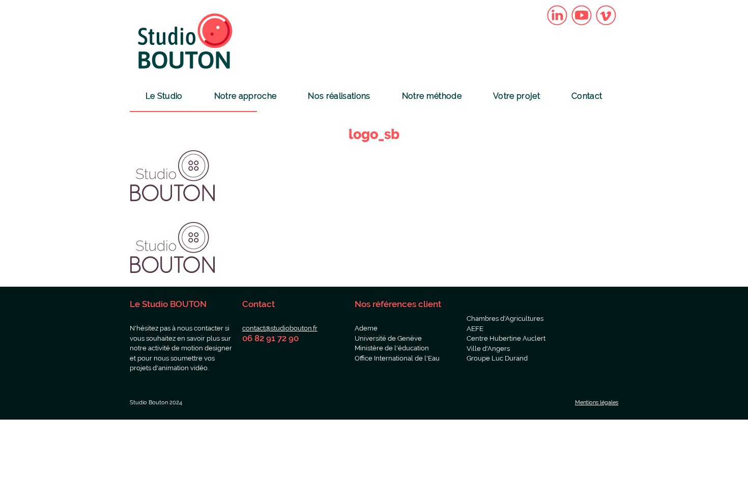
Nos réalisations (339, 96)
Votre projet (516, 96)
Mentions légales (596, 402)
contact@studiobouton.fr (280, 328)
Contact (586, 96)
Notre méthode (432, 96)
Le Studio (164, 96)
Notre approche (245, 96)
